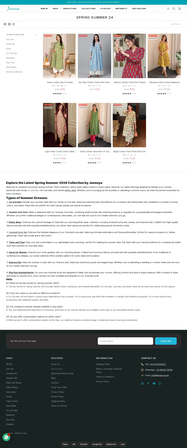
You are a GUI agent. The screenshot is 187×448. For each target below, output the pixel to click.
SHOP (55, 9)
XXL (62, 86)
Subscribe (166, 341)
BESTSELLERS (139, 9)
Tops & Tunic (12, 401)
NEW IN (44, 9)
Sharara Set (15, 262)
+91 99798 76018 (164, 370)
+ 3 (99, 86)
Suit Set (9, 39)
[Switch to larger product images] (5, 24)
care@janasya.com (160, 375)
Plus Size (10, 62)
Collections (89, 9)
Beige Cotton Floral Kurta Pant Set (129, 151)
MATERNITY (121, 9)
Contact (55, 382)
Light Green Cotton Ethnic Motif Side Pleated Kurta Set (59, 151)
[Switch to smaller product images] (9, 24)
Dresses (10, 424)
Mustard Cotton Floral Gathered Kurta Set (164, 82)
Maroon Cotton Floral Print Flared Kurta (129, 82)
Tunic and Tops (17, 242)
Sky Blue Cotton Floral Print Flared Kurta (94, 82)
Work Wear (11, 67)
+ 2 (65, 155)
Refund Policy (57, 396)
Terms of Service (59, 406)
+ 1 (65, 86)
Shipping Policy (58, 401)
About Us (55, 364)
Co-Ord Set (11, 53)
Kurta (8, 48)
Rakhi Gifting (12, 387)
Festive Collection (14, 72)
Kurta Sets (11, 392)
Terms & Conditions (105, 376)
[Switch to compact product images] (13, 24)
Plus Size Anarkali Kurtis (21, 272)
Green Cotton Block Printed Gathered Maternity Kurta (59, 82)
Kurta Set (10, 44)
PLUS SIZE (106, 9)
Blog (53, 378)
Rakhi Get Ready (13, 382)
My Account (56, 369)
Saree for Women (18, 252)
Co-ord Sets (15, 202)
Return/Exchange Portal (62, 373)
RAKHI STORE (69, 9)
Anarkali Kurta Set (18, 232)
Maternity (10, 58)
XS (89, 86)
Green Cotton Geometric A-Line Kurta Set (94, 151)
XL (58, 86)
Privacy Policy (57, 392)
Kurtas (9, 396)
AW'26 (9, 364)
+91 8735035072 (158, 364)
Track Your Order (59, 387)
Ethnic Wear (15, 222)
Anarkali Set (11, 373)
